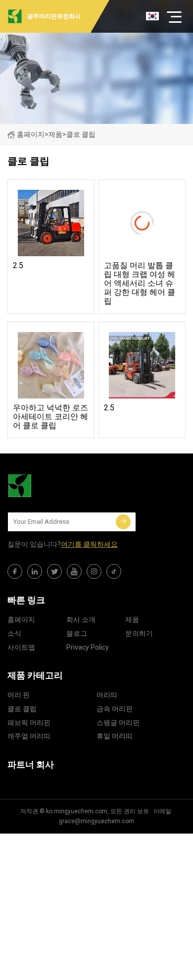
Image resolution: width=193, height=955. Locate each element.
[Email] (123, 521)
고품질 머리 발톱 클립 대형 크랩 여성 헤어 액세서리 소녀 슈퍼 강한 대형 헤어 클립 (139, 283)
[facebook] (14, 571)
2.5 (18, 265)
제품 (55, 134)
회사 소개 (81, 619)
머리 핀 (18, 695)
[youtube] (74, 571)
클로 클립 (22, 709)
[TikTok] (113, 571)
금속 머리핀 (114, 709)
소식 (14, 633)
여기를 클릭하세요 (89, 544)
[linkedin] (34, 571)
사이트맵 (21, 647)
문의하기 (139, 633)
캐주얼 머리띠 (28, 736)
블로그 (76, 633)
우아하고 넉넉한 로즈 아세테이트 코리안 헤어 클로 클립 (50, 416)
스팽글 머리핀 (118, 723)
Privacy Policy (87, 647)
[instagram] (94, 571)
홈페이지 (31, 134)
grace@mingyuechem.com (96, 821)
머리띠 (106, 695)
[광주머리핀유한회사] (56, 485)
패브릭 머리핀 (28, 723)
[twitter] (54, 571)
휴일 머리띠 (114, 736)
